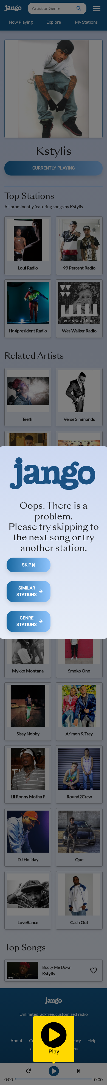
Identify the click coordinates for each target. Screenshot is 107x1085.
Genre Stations (26, 621)
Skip (26, 564)
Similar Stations (26, 591)
